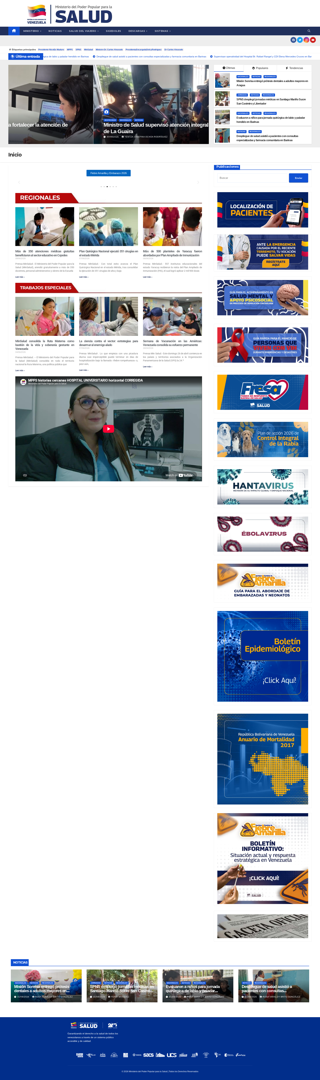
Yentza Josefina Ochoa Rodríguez (61, 137)
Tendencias (296, 68)
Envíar (298, 178)
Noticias (55, 31)
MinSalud (88, 49)
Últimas (230, 67)
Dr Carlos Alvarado (173, 49)
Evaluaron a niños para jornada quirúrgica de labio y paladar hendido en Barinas (193, 990)
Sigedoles (113, 31)
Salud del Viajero (83, 31)
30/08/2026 (28, 137)
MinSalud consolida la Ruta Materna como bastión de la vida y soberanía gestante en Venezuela (44, 345)
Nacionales (40, 120)
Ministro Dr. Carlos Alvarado (109, 49)
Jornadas (242, 95)
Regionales (270, 77)
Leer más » (20, 277)
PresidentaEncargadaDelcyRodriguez (144, 49)
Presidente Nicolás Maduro (51, 49)
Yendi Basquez (120, 997)
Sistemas (162, 31)
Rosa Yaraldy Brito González (54, 997)
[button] (309, 31)
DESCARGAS (137, 31)
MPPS (70, 49)
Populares (261, 68)
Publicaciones (227, 166)
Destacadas (25, 120)
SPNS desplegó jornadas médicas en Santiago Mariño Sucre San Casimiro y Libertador (122, 990)
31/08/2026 (23, 997)
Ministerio (31, 31)
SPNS (78, 49)
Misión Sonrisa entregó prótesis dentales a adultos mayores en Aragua (41, 990)
